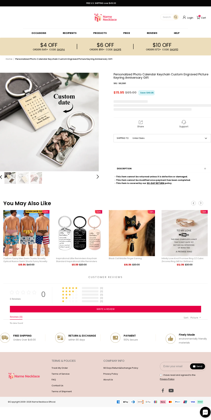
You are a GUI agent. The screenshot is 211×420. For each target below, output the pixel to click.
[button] (169, 17)
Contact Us (57, 385)
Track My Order (60, 367)
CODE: (57, 49)
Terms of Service (61, 373)
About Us (108, 379)
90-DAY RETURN (155, 183)
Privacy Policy (110, 373)
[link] (38, 33)
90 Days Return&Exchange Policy (120, 367)
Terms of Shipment (62, 391)
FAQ (54, 379)
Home (9, 59)
